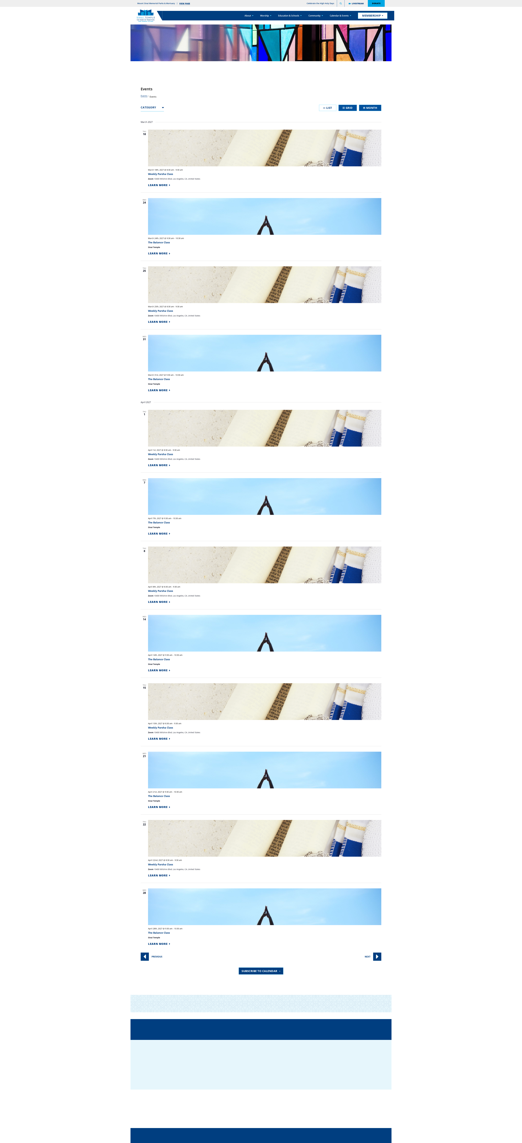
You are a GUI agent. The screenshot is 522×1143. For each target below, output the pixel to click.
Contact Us (277, 1029)
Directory (198, 1029)
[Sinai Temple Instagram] (361, 1074)
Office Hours (316, 1029)
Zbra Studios (267, 1138)
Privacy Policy (273, 1132)
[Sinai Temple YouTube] (369, 1074)
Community (314, 15)
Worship (264, 15)
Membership (371, 15)
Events (144, 95)
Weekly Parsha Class (160, 174)
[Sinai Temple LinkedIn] (344, 1074)
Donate (376, 3)
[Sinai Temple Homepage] (145, 16)
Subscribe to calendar (259, 971)
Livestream (358, 3)
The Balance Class (159, 242)
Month (371, 108)
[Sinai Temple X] (352, 1074)
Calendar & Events (339, 15)
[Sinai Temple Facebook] (336, 1074)
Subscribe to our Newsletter (315, 1003)
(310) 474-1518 (236, 1029)
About (248, 15)
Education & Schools (288, 15)
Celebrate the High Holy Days (320, 3)
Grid (349, 108)
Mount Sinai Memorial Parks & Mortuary (341, 1113)
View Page (184, 3)
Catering (257, 1096)
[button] (341, 4)
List (329, 108)
